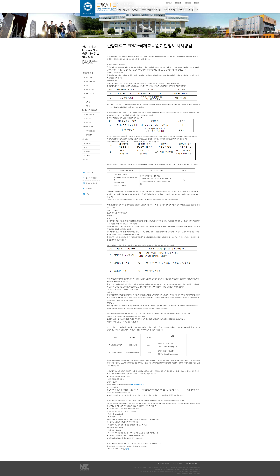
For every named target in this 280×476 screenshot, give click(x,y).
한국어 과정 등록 (91, 183)
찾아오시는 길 (90, 93)
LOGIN (196, 3)
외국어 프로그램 (169, 10)
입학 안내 (135, 10)
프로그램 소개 (90, 114)
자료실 (88, 155)
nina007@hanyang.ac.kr (137, 384)
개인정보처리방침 (177, 463)
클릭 (127, 449)
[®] (98, 7)
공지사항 (88, 143)
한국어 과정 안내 (91, 178)
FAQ (87, 147)
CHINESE (188, 3)
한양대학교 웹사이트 (163, 463)
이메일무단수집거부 (191, 463)
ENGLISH (178, 3)
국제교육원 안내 (123, 10)
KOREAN (169, 3)
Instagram (88, 194)
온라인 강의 (89, 135)
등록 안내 (88, 122)
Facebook (89, 189)
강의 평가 (191, 10)
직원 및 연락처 (90, 89)
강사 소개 (88, 85)
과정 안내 (88, 106)
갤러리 (88, 151)
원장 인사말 (89, 77)
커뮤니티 (181, 10)
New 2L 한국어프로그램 (151, 10)
